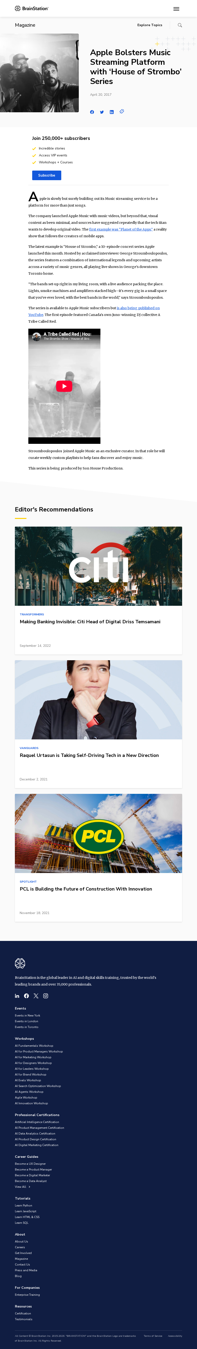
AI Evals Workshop (28, 1080)
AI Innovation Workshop (31, 1103)
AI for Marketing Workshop (33, 1057)
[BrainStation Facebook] (26, 995)
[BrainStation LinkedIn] (17, 996)
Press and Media (26, 1270)
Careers (20, 1247)
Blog (18, 1276)
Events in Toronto (26, 1027)
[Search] (180, 25)
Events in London (26, 1021)
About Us (21, 1241)
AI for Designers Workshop (33, 1063)
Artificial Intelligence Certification (37, 1122)
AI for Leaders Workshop (32, 1069)
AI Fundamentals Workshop (34, 1046)
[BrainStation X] (36, 995)
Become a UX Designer (30, 1164)
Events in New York (27, 1015)
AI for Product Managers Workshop (39, 1051)
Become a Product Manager (33, 1169)
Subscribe (46, 175)
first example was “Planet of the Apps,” (121, 229)
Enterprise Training (27, 1295)
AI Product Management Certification (39, 1128)
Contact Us (22, 1264)
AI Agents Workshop (29, 1092)
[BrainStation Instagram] (45, 995)
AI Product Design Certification (35, 1139)
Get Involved (23, 1253)
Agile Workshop (26, 1097)
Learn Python (23, 1205)
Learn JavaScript (25, 1211)
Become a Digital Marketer (32, 1175)
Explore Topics (149, 25)
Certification (23, 1313)
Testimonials (23, 1319)
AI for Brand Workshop (30, 1074)
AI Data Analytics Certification (35, 1133)
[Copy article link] (122, 111)
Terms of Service (153, 1336)
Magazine (21, 1259)
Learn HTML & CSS (27, 1217)
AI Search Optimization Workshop (38, 1086)
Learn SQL (21, 1223)
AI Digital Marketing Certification (36, 1145)
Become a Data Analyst (31, 1181)
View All (21, 1187)
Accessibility (175, 1336)
